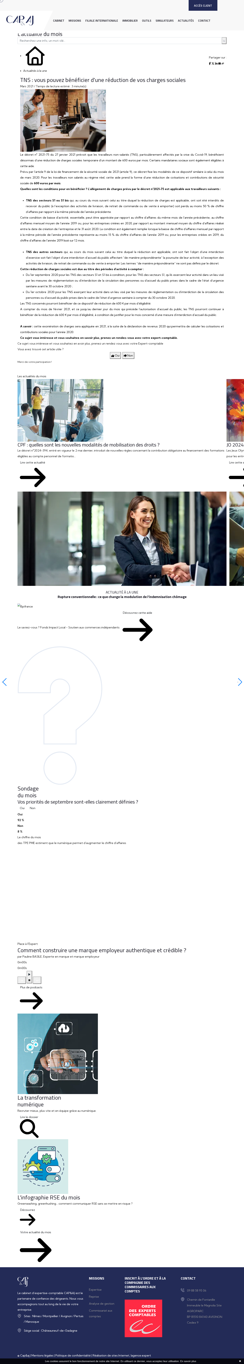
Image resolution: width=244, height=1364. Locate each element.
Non (32, 808)
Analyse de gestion (101, 1303)
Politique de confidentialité (73, 1355)
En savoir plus (188, 1361)
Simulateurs (165, 20)
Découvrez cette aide (137, 612)
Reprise (94, 1296)
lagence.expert (141, 1355)
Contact (204, 20)
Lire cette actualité (32, 462)
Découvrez (27, 1210)
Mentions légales (42, 1355)
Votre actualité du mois (35, 1232)
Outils (146, 20)
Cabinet (58, 20)
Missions (75, 20)
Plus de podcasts (31, 987)
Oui (22, 808)
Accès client (203, 5)
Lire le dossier (29, 1117)
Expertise (95, 1289)
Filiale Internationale (101, 20)
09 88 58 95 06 (196, 1290)
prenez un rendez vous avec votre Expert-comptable (127, 343)
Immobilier (130, 20)
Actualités (186, 20)
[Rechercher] (224, 40)
